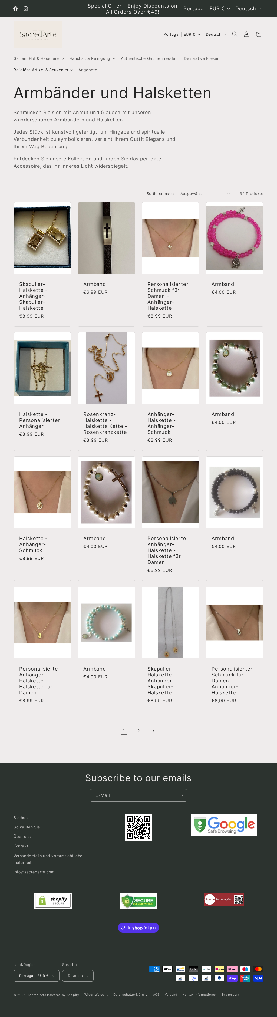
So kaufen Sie (27, 827)
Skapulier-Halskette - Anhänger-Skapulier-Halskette (33, 296)
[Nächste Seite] (153, 731)
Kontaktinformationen (200, 994)
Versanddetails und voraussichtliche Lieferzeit (48, 859)
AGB (156, 994)
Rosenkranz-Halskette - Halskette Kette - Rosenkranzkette (105, 423)
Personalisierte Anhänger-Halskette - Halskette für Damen (166, 550)
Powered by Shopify (63, 995)
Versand (171, 994)
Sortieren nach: (161, 193)
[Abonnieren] (181, 795)
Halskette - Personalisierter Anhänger (39, 420)
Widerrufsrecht (96, 994)
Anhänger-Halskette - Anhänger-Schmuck (161, 423)
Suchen (21, 817)
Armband (94, 284)
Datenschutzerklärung (130, 994)
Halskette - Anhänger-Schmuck (33, 544)
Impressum (230, 994)
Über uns (22, 836)
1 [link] (124, 730)
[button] (38, 58)
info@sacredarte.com (34, 872)
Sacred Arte (37, 995)
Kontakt (21, 846)
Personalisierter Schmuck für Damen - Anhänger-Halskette (167, 296)
